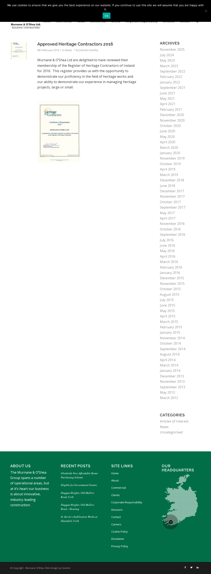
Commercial (118, 487)
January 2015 (170, 332)
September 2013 (172, 387)
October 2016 (170, 229)
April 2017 (167, 218)
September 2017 (172, 207)
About (115, 480)
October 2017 (170, 202)
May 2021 (167, 98)
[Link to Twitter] (191, 567)
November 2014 (172, 338)
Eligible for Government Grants (79, 485)
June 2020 (167, 131)
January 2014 (170, 370)
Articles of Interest (174, 421)
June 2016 (167, 245)
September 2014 (172, 349)
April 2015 (167, 316)
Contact (116, 517)
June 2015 (167, 305)
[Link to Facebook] (185, 567)
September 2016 (172, 234)
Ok (106, 15)
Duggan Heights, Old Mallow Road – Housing (77, 507)
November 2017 (172, 196)
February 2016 (171, 267)
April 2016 (167, 256)
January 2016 (170, 272)
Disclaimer (117, 539)
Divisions (117, 510)
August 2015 (169, 294)
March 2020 (169, 147)
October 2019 (170, 164)
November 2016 (172, 223)
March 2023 (169, 66)
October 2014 (170, 343)
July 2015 (167, 300)
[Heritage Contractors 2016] (18, 50)
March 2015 (169, 321)
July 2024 (167, 55)
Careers (116, 524)
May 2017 (167, 213)
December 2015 (172, 278)
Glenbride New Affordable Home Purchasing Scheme (79, 475)
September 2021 (172, 87)
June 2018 (167, 185)
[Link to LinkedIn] (198, 567)
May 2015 (167, 311)
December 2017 (172, 191)
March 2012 (169, 398)
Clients (115, 495)
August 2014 (169, 354)
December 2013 (172, 376)
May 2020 (167, 136)
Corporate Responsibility (126, 502)
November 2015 (172, 283)
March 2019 (169, 175)
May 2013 (167, 392)
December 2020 (172, 115)
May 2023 (167, 60)
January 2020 (170, 153)
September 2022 (172, 71)
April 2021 (167, 104)
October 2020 (170, 125)
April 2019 (167, 169)
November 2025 (172, 49)
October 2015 (170, 289)
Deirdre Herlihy (88, 50)
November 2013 (172, 381)
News (68, 50)
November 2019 (172, 158)
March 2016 (169, 261)
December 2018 (172, 180)
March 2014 (169, 365)
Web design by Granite (57, 567)
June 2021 (167, 93)
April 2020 (167, 142)
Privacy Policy (119, 546)
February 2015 (171, 327)
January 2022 (170, 82)
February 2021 (171, 109)
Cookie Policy (119, 531)
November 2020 (172, 120)
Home (115, 473)
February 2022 (171, 76)
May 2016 (167, 251)
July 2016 (167, 240)
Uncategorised (171, 432)
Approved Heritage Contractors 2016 (75, 44)
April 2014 (167, 360)
